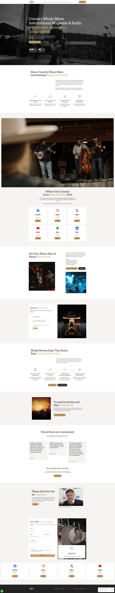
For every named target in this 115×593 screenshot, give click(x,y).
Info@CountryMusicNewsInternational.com (72, 556)
